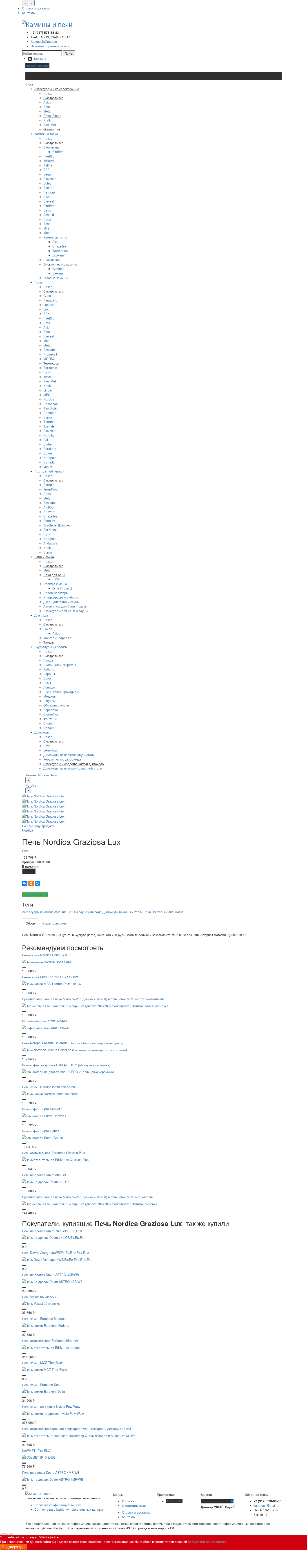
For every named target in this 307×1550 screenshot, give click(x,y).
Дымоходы (42, 732)
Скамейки (50, 714)
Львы (47, 682)
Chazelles (59, 246)
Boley (47, 183)
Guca (47, 295)
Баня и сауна (77, 911)
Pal (45, 439)
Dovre (47, 453)
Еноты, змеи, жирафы (59, 664)
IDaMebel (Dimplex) (57, 525)
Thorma (49, 421)
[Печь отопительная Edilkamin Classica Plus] (55, 1159)
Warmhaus (60, 250)
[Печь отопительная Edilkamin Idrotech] (51, 1347)
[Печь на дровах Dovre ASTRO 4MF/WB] (52, 1479)
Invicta (48, 376)
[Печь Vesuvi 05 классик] (41, 1303)
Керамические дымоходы (62, 759)
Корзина (128, 1501)
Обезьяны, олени (56, 705)
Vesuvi (48, 466)
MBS (46, 394)
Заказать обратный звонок (50, 46)
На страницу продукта (38, 825)
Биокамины (51, 147)
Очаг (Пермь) (62, 588)
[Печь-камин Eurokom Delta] (43, 1391)
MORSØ (49, 358)
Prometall (50, 354)
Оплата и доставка (36, 8)
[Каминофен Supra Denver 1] (44, 1115)
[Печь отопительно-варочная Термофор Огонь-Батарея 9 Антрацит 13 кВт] (78, 1435)
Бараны (49, 673)
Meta (47, 111)
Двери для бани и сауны (61, 601)
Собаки (48, 727)
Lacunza (49, 304)
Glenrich (58, 268)
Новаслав (50, 403)
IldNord (48, 160)
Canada (49, 462)
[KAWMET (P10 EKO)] (38, 1457)
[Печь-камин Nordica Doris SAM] (46, 961)
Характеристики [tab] (54, 923)
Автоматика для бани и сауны (65, 606)
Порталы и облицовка (168, 911)
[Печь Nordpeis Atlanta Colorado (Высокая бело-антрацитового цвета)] (74, 1049)
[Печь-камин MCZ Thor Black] (44, 1369)
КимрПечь (50, 489)
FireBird (58, 151)
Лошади (49, 687)
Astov (47, 102)
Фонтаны (50, 718)
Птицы (48, 660)
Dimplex (49, 520)
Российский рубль (216, 1501)
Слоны (48, 723)
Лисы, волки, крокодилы (61, 691)
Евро (229, 1507)
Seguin (48, 174)
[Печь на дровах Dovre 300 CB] (45, 1181)
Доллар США (211, 1507)
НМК (46, 322)
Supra (47, 417)
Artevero (49, 511)
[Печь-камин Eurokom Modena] (45, 1325)
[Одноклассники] (31, 883)
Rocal (47, 219)
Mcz (46, 228)
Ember (48, 444)
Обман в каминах (35, 894)
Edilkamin (50, 367)
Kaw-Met (49, 124)
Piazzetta (49, 178)
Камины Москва (37, 775)
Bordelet (49, 484)
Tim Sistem (51, 408)
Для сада (41, 615)
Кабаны (49, 669)
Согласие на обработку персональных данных (68, 1509)
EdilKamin (50, 529)
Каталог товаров (37, 65)
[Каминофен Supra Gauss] (42, 1137)
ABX (46, 313)
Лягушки (49, 700)
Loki (46, 309)
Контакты (29, 12)
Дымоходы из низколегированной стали (72, 768)
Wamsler (49, 426)
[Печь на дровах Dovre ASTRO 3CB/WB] (52, 1281)
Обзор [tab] (30, 923)
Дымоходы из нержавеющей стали (69, 754)
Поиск (69, 53)
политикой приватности (207, 1541)
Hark (46, 372)
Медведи (50, 696)
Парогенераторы (55, 592)
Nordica (48, 399)
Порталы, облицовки (49, 471)
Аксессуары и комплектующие (44, 911)
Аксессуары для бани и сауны (65, 610)
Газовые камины (55, 277)
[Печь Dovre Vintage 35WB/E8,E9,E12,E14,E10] (57, 1259)
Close (29, 84)
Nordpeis (49, 457)
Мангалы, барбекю (57, 637)
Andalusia (50, 543)
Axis (55, 241)
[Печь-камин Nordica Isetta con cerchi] (50, 1093)
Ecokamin (59, 255)
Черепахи (50, 709)
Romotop (49, 412)
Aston (47, 327)
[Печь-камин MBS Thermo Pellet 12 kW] (51, 983)
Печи (38, 282)
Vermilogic (50, 750)
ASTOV (48, 507)
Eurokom (49, 448)
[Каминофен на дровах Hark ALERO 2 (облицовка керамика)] (68, 1071)
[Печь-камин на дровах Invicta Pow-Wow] (53, 1413)
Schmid (48, 214)
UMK (46, 745)
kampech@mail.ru (44, 41)
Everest (48, 201)
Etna (46, 106)
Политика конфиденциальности (57, 1505)
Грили (47, 628)
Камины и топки (46, 133)
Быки (47, 678)
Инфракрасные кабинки (61, 597)
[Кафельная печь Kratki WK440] (46, 1027)
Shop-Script (174, 1501)
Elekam (57, 273)
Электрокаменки (55, 583)
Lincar (47, 390)
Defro (47, 210)
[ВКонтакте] (24, 883)
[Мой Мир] (37, 883)
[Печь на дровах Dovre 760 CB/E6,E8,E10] (53, 1237)
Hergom (49, 192)
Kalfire (47, 165)
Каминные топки (55, 237)
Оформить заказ (134, 1505)
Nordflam (49, 435)
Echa (47, 223)
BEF (46, 169)
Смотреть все (53, 142)
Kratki (47, 120)
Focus (47, 187)
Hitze (47, 196)
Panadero (50, 300)
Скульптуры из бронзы (50, 646)
